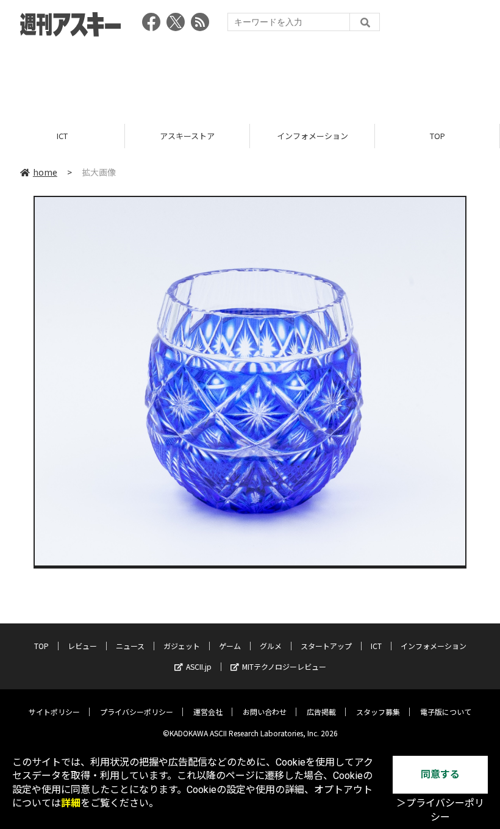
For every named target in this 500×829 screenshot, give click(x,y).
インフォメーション (194, 136)
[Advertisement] (250, 76)
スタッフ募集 (378, 711)
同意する (440, 774)
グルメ (271, 646)
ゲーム (230, 646)
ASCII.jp (199, 666)
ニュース (130, 646)
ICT (376, 646)
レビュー (82, 646)
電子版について (445, 711)
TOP (319, 136)
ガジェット (181, 646)
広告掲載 (321, 711)
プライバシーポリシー (136, 711)
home (45, 172)
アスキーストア (69, 136)
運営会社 (208, 711)
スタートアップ (326, 646)
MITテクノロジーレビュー (284, 666)
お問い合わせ (265, 711)
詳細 (70, 803)
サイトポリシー (54, 711)
